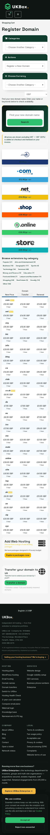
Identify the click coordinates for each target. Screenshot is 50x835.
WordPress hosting (10, 675)
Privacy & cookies (35, 742)
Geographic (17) (22, 266)
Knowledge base (9, 712)
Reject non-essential (25, 827)
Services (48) (23, 269)
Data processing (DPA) (37, 746)
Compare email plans (11, 704)
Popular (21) (7, 262)
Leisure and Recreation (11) (30, 277)
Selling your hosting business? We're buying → (25, 657)
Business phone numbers (38, 683)
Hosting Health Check (11, 695)
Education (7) (29, 273)
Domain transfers (9, 687)
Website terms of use (36, 755)
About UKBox (8, 730)
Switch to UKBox (9, 691)
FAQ (4, 738)
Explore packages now (17, 555)
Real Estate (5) (22, 280)
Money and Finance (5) (12, 273)
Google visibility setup (36, 675)
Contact (5, 742)
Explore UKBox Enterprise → (19, 791)
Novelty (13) (35, 280)
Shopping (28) (8, 280)
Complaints (32, 751)
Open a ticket (8, 746)
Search (25, 122)
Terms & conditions (35, 730)
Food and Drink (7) (10, 277)
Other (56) (7, 284)
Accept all (25, 820)
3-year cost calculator (11, 700)
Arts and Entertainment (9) (25, 262)
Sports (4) (35, 266)
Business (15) (8, 266)
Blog (4, 734)
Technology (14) (9, 269)
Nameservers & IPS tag (12, 716)
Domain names (8, 683)
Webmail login (8, 708)
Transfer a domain (15, 582)
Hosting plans (8, 671)
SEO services (33, 679)
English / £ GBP (25, 611)
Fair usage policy (34, 734)
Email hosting (7, 679)
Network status (8, 751)
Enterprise (31, 687)
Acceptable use (34, 738)
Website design (34, 671)
